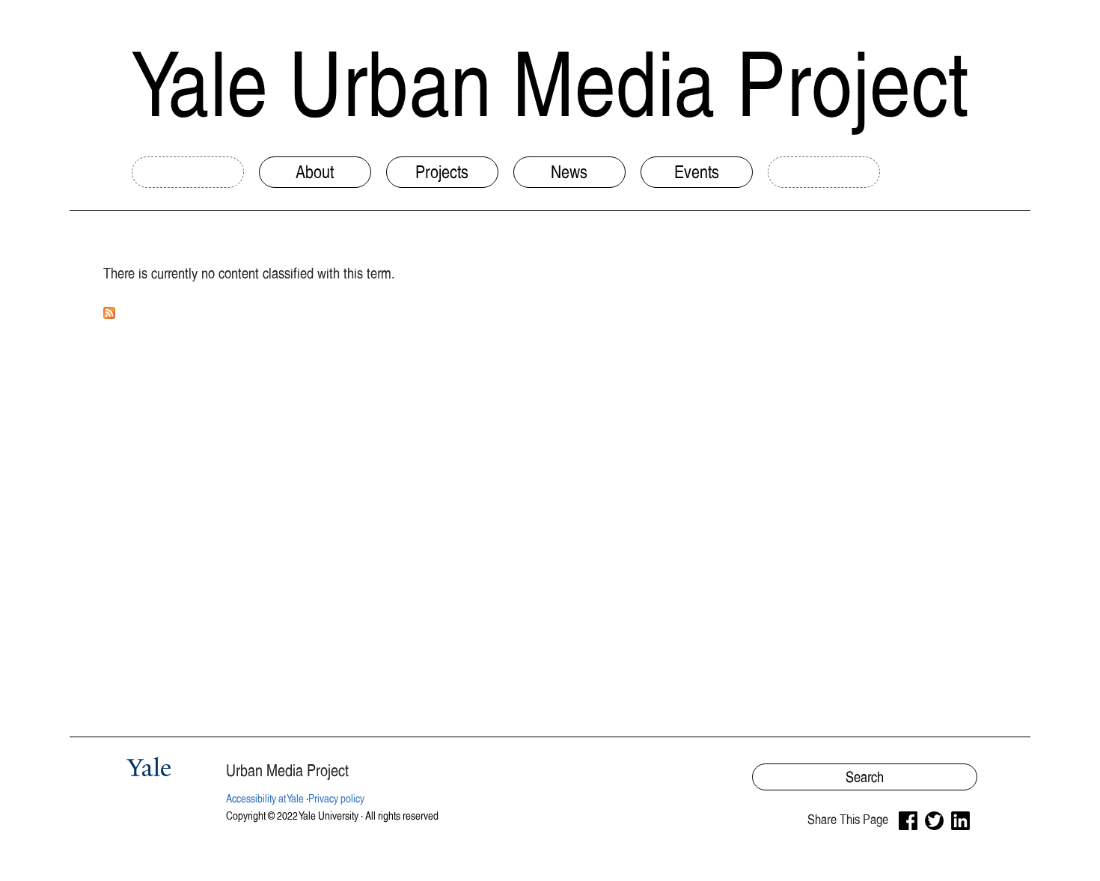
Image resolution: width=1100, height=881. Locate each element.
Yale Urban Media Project (550, 84)
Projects (441, 172)
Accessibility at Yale (265, 798)
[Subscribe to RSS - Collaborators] (109, 308)
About (315, 172)
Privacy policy (336, 798)
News (569, 172)
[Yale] (151, 769)
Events (696, 172)
